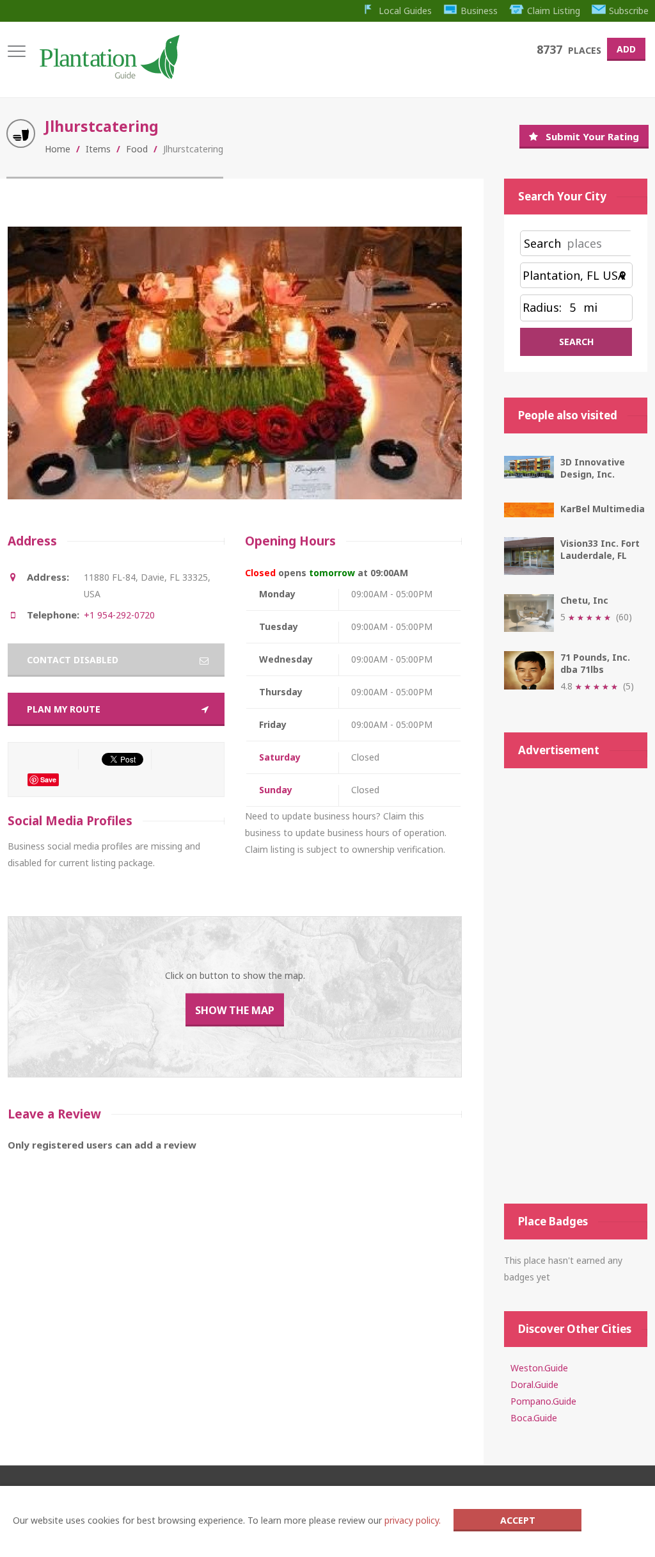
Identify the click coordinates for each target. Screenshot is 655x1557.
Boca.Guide (533, 1418)
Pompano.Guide (543, 1401)
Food (137, 149)
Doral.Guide (534, 1384)
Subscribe (629, 10)
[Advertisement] (575, 986)
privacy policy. (412, 1520)
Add (626, 49)
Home (57, 149)
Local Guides (405, 10)
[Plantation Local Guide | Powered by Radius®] (108, 74)
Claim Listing (553, 10)
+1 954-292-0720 (119, 615)
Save (48, 779)
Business (479, 10)
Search (542, 243)
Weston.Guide (539, 1368)
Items (98, 149)
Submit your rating (592, 136)
